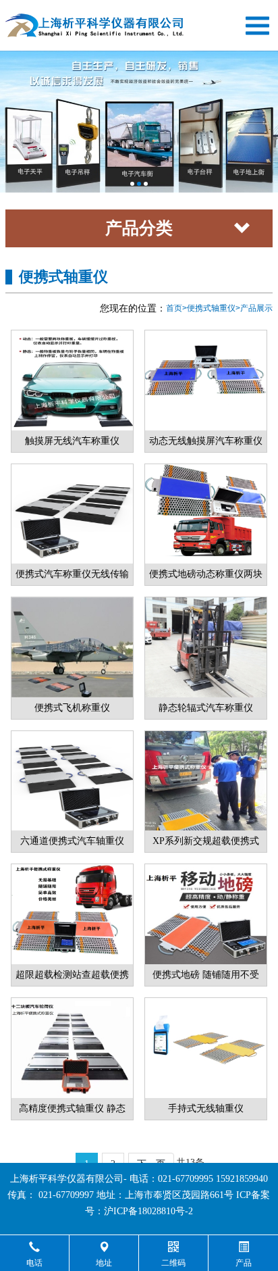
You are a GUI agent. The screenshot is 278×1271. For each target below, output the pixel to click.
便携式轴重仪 (211, 308)
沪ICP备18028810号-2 (148, 1211)
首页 (174, 308)
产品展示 (256, 308)
